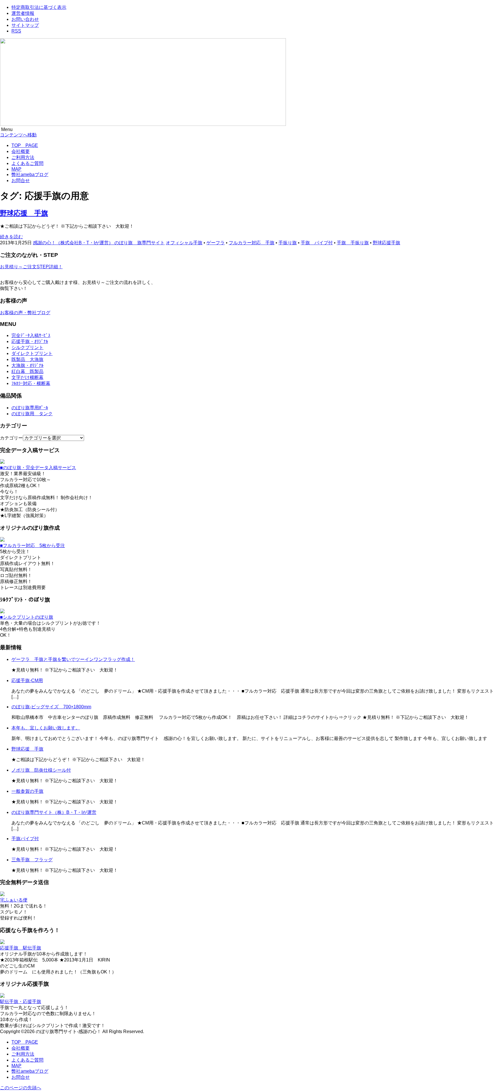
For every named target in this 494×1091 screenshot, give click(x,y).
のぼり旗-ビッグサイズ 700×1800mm (51, 706)
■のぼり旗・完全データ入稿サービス (38, 467)
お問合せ (20, 180)
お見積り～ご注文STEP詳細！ (31, 266)
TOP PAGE (24, 145)
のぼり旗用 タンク (32, 413)
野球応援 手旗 (24, 213)
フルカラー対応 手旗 (251, 242)
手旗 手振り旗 (353, 242)
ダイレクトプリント (32, 353)
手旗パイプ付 (25, 838)
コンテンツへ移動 (18, 134)
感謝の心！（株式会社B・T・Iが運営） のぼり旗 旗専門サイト (99, 242)
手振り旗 (287, 242)
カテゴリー (11, 437)
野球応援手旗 (386, 242)
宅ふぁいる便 (13, 900)
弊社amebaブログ (29, 174)
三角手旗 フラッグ (32, 859)
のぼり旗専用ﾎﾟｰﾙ (29, 407)
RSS (16, 31)
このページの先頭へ (20, 1087)
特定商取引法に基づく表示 (38, 7)
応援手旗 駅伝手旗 (20, 947)
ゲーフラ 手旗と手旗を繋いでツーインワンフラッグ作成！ (73, 659)
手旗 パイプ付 (317, 242)
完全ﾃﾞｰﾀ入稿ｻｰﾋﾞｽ (30, 335)
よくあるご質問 (27, 163)
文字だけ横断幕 (27, 377)
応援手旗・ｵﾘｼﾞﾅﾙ (29, 341)
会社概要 (20, 151)
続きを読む (11, 236)
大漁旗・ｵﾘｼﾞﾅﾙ (27, 365)
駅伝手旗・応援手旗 (20, 1001)
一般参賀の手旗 (27, 791)
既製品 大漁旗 (27, 359)
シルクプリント (27, 347)
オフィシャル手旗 (184, 242)
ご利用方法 (22, 157)
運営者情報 (22, 13)
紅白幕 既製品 (27, 371)
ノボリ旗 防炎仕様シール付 (41, 770)
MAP (16, 169)
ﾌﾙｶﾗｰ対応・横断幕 (30, 383)
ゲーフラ (215, 242)
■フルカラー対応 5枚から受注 (32, 545)
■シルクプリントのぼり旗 (26, 617)
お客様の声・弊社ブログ (25, 312)
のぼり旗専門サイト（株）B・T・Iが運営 (53, 812)
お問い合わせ (25, 19)
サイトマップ (25, 25)
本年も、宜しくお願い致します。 (45, 727)
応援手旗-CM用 (27, 680)
